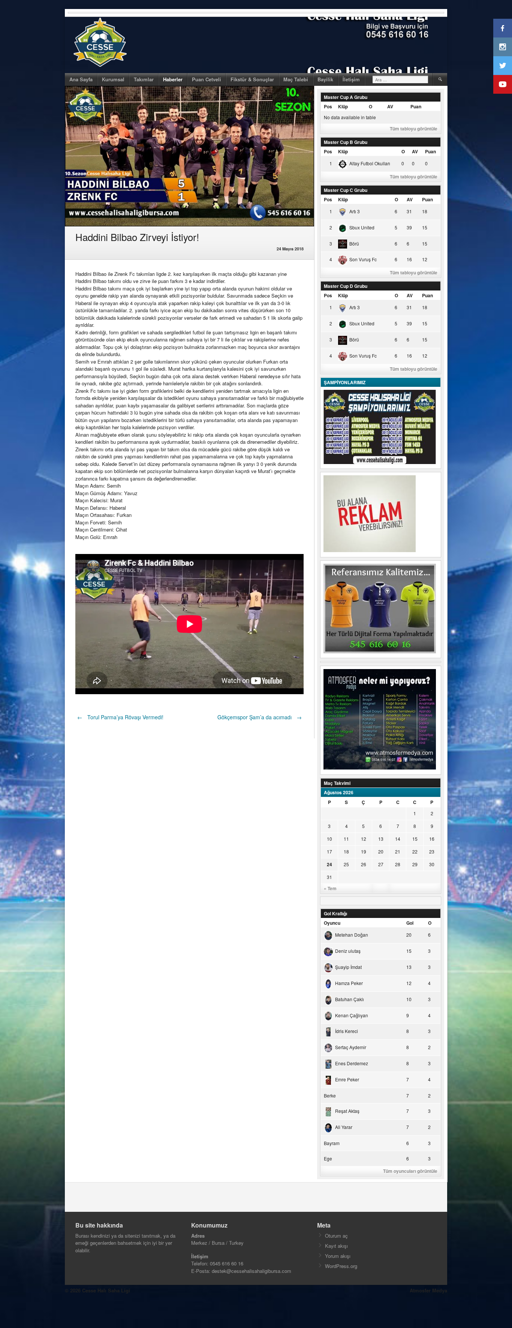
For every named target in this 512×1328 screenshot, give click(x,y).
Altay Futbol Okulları (369, 163)
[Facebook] (502, 28)
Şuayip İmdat (348, 967)
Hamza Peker (349, 983)
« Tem (330, 888)
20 (380, 851)
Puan (415, 106)
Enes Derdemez (351, 1063)
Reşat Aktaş (347, 1111)
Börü (354, 243)
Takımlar (144, 79)
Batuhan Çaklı (349, 999)
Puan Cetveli (206, 79)
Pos (328, 106)
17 (329, 851)
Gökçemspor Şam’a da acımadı (259, 717)
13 (380, 838)
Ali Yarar (343, 1127)
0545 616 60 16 (226, 1263)
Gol (409, 922)
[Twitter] (502, 65)
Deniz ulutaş (348, 951)
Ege (328, 1158)
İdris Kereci (346, 1031)
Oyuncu (332, 922)
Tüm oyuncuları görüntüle (410, 1171)
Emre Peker (347, 1079)
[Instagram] (502, 46)
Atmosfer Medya (428, 1290)
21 (397, 851)
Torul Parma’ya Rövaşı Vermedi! (120, 717)
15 (415, 838)
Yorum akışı (337, 1255)
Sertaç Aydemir (350, 1047)
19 (363, 851)
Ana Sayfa (81, 79)
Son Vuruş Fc (363, 259)
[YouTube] (502, 84)
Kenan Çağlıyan (351, 1015)
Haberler (173, 79)
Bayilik (325, 79)
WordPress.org (341, 1266)
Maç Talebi (295, 79)
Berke (330, 1095)
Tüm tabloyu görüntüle (413, 128)
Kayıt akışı (336, 1245)
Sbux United (361, 227)
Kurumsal (113, 79)
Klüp (343, 106)
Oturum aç (336, 1235)
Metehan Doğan (351, 934)
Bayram (332, 1143)
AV (390, 106)
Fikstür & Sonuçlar (252, 79)
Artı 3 (354, 211)
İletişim (351, 79)
